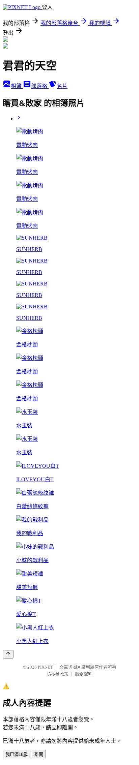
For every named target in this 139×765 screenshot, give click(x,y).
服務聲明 (83, 673)
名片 (62, 86)
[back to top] (8, 654)
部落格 (40, 86)
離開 (38, 754)
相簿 (17, 86)
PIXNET (45, 667)
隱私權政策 (57, 673)
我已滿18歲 (16, 754)
